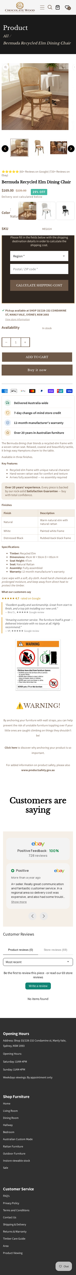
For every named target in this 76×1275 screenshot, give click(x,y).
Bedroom (8, 1132)
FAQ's (6, 1196)
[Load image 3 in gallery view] (58, 148)
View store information (17, 319)
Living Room (10, 1111)
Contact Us (9, 1217)
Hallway (8, 1125)
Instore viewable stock (16, 1160)
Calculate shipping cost (39, 285)
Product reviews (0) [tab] (20, 949)
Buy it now (37, 370)
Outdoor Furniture (14, 1153)
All (5, 36)
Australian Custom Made (18, 1139)
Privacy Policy (11, 1203)
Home (6, 1103)
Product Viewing (12, 1253)
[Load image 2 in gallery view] (39, 148)
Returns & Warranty (14, 1231)
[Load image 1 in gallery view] (19, 148)
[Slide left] (5, 148)
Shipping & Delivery (14, 1224)
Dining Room (11, 1118)
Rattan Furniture (13, 1146)
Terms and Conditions (16, 1210)
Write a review (38, 986)
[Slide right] (71, 148)
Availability (10, 327)
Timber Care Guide (14, 1238)
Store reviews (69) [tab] (55, 949)
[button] (42, 7)
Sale (5, 1167)
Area (6, 1246)
